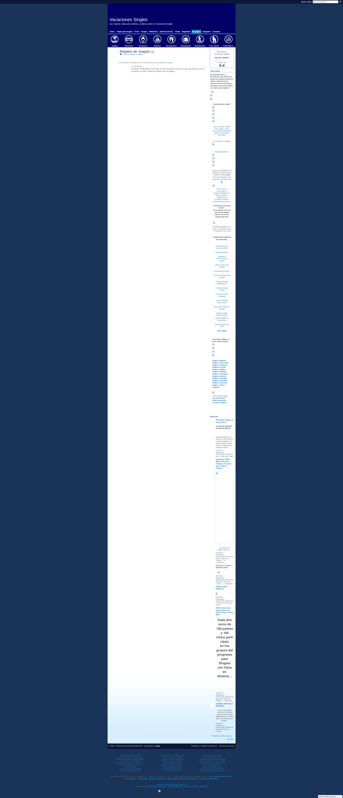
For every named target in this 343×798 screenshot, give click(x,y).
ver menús (227, 231)
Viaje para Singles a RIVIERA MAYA (224, 566)
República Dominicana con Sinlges (222, 258)
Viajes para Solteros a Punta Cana (172, 759)
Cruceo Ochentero (130, 767)
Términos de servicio (226, 746)
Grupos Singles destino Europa (222, 314)
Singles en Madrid (219, 360)
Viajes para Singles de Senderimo (172, 769)
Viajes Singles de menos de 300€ (222, 247)
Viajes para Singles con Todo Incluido (172, 755)
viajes (169, 778)
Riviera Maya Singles (222, 271)
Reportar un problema (209, 746)
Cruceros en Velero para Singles (130, 771)
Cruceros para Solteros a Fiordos (130, 761)
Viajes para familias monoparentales (212, 769)
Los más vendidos (219, 402)
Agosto (219, 131)
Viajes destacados (219, 400)
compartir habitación (221, 193)
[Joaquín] (114, 57)
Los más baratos (218, 398)
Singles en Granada (219, 380)
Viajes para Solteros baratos (212, 757)
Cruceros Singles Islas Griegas (222, 276)
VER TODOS (222, 331)
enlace (227, 174)
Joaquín (162, 62)
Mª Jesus (148, 62)
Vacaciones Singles (129, 19)
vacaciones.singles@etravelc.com (220, 776)
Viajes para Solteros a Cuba (172, 763)
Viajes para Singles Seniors (212, 765)
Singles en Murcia (219, 376)
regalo (170, 62)
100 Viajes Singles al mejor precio (224, 421)
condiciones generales (222, 201)
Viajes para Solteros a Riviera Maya (172, 765)
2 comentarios (228, 583)
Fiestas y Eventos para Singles (212, 767)
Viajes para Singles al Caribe (172, 757)
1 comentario (228, 701)
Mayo (222, 129)
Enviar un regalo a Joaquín (132, 54)
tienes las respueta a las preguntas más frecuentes (221, 178)
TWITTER (171, 786)
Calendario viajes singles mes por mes (212, 771)
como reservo (222, 189)
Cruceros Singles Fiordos (222, 289)
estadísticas (222, 197)
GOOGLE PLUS (151, 786)
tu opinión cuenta (221, 199)
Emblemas (195, 746)
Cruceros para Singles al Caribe (130, 755)
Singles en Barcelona (220, 362)
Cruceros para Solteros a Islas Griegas (130, 757)
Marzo (228, 126)
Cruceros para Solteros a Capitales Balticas (130, 759)
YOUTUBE (194, 786)
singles (175, 778)
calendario (220, 141)
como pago (222, 191)
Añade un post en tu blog (222, 736)
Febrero (222, 126)
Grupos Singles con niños (222, 325)
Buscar (340, 2)
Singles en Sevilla (219, 367)
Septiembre (227, 131)
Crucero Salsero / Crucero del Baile (130, 769)
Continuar (219, 450)
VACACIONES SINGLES (224, 454)
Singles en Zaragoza (220, 374)
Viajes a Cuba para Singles (222, 266)
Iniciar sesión (306, 2)
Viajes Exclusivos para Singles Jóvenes (212, 763)
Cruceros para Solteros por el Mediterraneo (130, 763)
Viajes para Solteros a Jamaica (172, 761)
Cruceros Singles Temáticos (222, 295)
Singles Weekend (221, 252)
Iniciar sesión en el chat (327, 796)
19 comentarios (220, 561)
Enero (215, 126)
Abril (216, 129)
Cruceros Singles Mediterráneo (222, 282)
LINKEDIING (203, 786)
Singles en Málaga (219, 371)
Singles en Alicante (219, 382)
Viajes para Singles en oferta (212, 755)
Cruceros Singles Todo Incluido (222, 301)
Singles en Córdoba (219, 378)
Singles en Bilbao (218, 369)
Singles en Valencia (219, 365)
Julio (214, 131)
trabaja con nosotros (164, 784)
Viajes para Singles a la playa (172, 767)
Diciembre (222, 135)
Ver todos (230, 739)
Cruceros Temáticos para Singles (130, 765)
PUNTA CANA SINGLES (221, 588)
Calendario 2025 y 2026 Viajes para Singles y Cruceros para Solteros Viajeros (224, 463)
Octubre (217, 133)
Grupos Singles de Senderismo (222, 319)
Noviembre (225, 133)
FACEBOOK (162, 786)
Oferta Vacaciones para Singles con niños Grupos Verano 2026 (224, 611)
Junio (227, 129)
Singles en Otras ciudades (218, 386)
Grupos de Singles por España (222, 307)
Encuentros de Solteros (172, 771)
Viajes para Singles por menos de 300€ (212, 761)
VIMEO (187, 786)
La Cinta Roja (136, 66)
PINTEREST (179, 786)
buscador (183, 778)
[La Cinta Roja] (124, 69)
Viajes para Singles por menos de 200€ (212, 759)
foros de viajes (222, 195)
